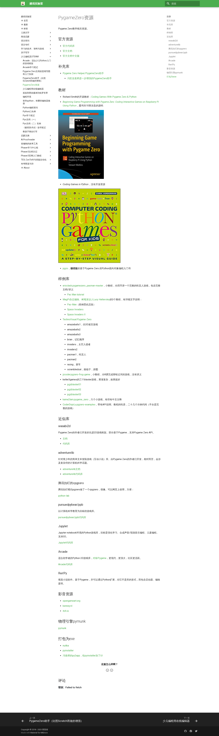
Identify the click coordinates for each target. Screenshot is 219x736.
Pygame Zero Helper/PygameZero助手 (83, 73)
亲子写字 (25, 52)
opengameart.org (71, 600)
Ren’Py (171, 64)
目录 (169, 16)
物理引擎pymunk (175, 72)
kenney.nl (67, 605)
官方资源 (171, 20)
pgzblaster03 (74, 394)
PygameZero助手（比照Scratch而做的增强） (34, 79)
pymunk (62, 628)
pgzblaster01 (74, 384)
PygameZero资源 (31, 85)
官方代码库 (69, 45)
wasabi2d (173, 40)
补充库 (170, 24)
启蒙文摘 (25, 135)
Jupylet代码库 (65, 542)
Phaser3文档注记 (29, 151)
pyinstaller (68, 650)
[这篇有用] (107, 670)
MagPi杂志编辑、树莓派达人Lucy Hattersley (86, 299)
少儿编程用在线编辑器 (33, 89)
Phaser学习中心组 (29, 147)
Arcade (171, 60)
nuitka (66, 645)
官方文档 (67, 51)
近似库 (170, 36)
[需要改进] (111, 670)
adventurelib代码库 (73, 474)
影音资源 (171, 68)
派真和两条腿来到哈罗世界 (35, 93)
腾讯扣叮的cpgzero (177, 48)
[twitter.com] (196, 731)
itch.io (66, 611)
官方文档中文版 (71, 55)
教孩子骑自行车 (30, 131)
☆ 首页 (24, 20)
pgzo (65, 268)
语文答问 (25, 40)
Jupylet (171, 56)
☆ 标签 (24, 28)
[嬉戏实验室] (23, 4)
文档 (65, 438)
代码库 (66, 443)
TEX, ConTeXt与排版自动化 (33, 159)
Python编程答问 (30, 107)
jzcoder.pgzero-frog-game (76, 374)
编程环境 (27, 97)
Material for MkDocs (39, 733)
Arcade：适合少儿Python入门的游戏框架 (37, 61)
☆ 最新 (24, 24)
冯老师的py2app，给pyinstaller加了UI (83, 655)
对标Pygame (99, 558)
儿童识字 (25, 32)
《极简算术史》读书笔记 (34, 127)
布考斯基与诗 (27, 163)
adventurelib (174, 44)
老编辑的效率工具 (29, 143)
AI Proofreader (28, 139)
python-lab (63, 495)
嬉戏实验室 (26, 16)
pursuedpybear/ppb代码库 (72, 517)
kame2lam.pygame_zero (75, 399)
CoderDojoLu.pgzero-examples (79, 404)
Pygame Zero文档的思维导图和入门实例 (36, 72)
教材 (169, 28)
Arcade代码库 (65, 564)
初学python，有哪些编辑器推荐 (36, 102)
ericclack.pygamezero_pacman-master (83, 285)
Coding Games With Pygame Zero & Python (113, 96)
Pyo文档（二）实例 (32, 123)
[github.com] (185, 731)
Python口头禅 (29, 111)
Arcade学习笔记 (30, 67)
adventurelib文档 (71, 469)
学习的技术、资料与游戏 (32, 48)
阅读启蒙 (25, 36)
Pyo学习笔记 (29, 115)
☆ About (25, 168)
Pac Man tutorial (75, 294)
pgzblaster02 (74, 389)
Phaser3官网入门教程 (31, 155)
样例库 (170, 32)
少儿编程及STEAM (30, 56)
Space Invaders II (76, 314)
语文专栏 (25, 44)
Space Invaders (75, 309)
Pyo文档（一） (30, 119)
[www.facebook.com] (190, 731)
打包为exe (171, 76)
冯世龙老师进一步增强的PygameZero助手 (89, 78)
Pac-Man (72, 304)
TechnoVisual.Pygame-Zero (77, 319)
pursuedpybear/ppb (177, 52)
